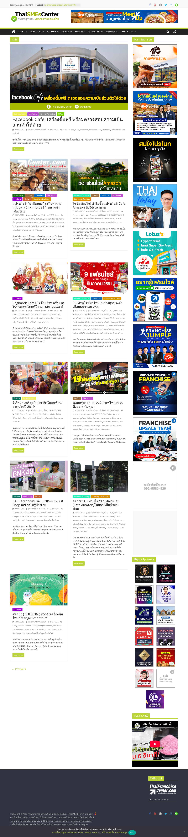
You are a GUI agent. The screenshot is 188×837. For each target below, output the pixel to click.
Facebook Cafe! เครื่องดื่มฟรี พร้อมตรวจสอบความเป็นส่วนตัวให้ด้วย (67, 122)
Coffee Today (106, 414)
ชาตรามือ (98, 421)
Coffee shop (42, 516)
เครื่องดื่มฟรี (116, 129)
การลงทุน (103, 418)
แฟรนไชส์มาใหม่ (79, 329)
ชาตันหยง (39, 219)
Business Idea (19, 114)
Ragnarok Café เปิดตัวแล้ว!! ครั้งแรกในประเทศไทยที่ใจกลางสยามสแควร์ (38, 305)
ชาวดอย (115, 421)
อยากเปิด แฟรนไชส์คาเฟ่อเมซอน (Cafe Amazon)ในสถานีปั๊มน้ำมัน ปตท (96, 505)
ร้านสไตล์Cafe (109, 318)
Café (77, 129)
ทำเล (24, 418)
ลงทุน (60, 418)
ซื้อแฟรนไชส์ (89, 218)
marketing (77, 418)
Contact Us (127, 31)
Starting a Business (41, 199)
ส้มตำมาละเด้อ (97, 322)
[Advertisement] (155, 533)
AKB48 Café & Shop (20, 512)
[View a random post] (174, 32)
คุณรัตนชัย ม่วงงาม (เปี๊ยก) (98, 310)
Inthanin (116, 414)
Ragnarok (43, 314)
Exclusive (34, 314)
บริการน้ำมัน (77, 524)
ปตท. (85, 524)
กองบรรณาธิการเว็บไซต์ (37, 129)
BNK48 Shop (46, 512)
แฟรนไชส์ (60, 226)
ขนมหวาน (34, 629)
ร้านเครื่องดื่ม (49, 520)
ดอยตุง (79, 425)
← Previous (19, 669)
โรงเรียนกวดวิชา (116, 333)
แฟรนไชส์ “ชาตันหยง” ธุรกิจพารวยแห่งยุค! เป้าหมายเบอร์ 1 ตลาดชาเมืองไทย (37, 207)
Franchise (40, 195)
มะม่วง (48, 629)
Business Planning (81, 195)
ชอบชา (91, 421)
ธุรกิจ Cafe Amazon (116, 520)
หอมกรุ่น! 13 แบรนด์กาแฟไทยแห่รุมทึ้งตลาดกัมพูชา (98, 404)
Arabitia (84, 414)
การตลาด (104, 516)
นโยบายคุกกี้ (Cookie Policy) (114, 832)
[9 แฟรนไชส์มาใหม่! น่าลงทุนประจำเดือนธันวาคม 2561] (99, 264)
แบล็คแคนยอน (103, 429)
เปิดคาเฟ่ (20, 322)
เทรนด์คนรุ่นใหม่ (108, 425)
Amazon (76, 215)
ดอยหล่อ (86, 425)
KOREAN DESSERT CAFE (27, 625)
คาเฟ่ (36, 318)
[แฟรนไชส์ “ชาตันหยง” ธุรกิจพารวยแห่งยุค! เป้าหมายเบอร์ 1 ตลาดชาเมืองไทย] (39, 161)
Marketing (94, 31)
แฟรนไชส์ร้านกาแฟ (114, 222)
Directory (36, 31)
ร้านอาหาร (39, 520)
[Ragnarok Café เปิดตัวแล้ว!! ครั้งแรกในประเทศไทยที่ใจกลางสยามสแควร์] (39, 264)
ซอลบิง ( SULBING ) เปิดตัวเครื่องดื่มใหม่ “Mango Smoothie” (37, 616)
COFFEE (101, 215)
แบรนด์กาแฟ (92, 429)
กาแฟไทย (112, 418)
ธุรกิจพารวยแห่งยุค (33, 222)
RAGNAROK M (18, 318)
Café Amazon (91, 215)
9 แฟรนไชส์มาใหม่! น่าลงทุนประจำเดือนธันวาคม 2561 (97, 305)
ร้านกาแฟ (99, 218)
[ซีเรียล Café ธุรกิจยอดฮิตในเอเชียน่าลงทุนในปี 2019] (39, 364)
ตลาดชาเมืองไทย (51, 219)
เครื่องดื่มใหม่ (48, 633)
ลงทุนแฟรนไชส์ (48, 222)
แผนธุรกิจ (117, 527)
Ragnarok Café (54, 314)
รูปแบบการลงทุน (102, 524)
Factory (51, 31)
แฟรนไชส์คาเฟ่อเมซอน (96, 222)
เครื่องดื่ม (38, 633)
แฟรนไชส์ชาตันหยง (20, 230)
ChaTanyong (22, 219)
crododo (51, 414)
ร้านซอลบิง (30, 633)
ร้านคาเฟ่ (55, 629)
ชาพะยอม (107, 421)
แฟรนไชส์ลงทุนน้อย (111, 329)
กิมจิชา (31, 219)
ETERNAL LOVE (23, 314)
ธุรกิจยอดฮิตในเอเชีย (35, 418)
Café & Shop (30, 516)
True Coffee (87, 418)
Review (65, 31)
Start (22, 31)
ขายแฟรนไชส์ (85, 314)
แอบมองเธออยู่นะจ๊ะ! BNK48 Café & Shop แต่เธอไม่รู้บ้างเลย (37, 503)
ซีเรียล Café (16, 418)
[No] (184, 831)
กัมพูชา (96, 418)
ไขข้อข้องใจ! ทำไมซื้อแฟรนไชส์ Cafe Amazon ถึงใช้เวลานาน (99, 205)
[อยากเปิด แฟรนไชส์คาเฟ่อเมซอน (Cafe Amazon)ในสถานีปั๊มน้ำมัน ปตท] (99, 462)
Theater (51, 516)
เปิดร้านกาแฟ (109, 218)
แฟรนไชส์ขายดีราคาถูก (98, 325)
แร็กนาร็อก (44, 322)
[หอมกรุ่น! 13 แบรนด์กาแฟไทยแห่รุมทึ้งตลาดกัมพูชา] (99, 364)
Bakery (17, 398)
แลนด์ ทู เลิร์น (103, 333)
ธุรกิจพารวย (20, 222)
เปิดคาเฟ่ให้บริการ (32, 322)
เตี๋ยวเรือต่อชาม (110, 322)
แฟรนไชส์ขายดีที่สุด (80, 325)
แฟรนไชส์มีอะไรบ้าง (95, 329)
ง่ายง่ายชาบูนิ (97, 314)
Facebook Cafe (95, 129)
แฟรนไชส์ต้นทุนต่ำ (36, 230)
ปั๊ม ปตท (92, 524)
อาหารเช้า (16, 421)
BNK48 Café (35, 512)
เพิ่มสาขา (82, 429)
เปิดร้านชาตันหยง (48, 226)
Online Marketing (48, 114)
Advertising (18, 195)
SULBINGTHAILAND (20, 629)
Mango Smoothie (45, 625)
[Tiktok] (160, 5)
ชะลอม (106, 314)
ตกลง (132, 832)
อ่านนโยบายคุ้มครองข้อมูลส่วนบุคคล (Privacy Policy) (75, 832)
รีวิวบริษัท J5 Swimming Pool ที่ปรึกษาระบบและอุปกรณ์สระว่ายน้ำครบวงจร (61, 6)
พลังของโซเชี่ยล (51, 418)
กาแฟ (107, 215)
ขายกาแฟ (106, 129)
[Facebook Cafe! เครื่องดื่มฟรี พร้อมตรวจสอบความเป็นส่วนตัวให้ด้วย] (69, 46)
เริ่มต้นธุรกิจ (100, 527)
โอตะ (57, 520)
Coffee (29, 195)
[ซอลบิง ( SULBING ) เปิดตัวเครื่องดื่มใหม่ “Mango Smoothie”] (39, 575)
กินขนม (58, 516)
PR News (110, 31)
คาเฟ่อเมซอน (78, 218)
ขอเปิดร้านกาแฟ (117, 215)
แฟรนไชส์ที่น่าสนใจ (116, 325)
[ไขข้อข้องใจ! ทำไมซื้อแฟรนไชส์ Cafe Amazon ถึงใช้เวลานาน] (99, 161)
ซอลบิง (41, 318)
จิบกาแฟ (21, 520)
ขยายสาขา (82, 421)
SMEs (60, 114)
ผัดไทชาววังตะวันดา (95, 318)
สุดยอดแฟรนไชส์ (23, 226)
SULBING (29, 318)
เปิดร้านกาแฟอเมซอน (86, 527)
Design (79, 31)
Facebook (84, 129)
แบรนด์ (109, 527)
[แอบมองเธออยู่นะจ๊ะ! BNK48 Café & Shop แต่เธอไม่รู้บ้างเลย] (39, 462)
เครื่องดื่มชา (35, 226)
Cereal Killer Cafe (40, 414)
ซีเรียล (58, 414)
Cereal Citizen (25, 414)
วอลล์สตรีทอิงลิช (84, 322)
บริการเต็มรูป (51, 318)
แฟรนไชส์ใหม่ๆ (91, 333)
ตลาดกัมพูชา (96, 425)
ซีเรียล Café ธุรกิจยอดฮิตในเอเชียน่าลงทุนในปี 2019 (37, 404)
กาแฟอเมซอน (85, 520)
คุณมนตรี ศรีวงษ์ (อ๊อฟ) (36, 215)
